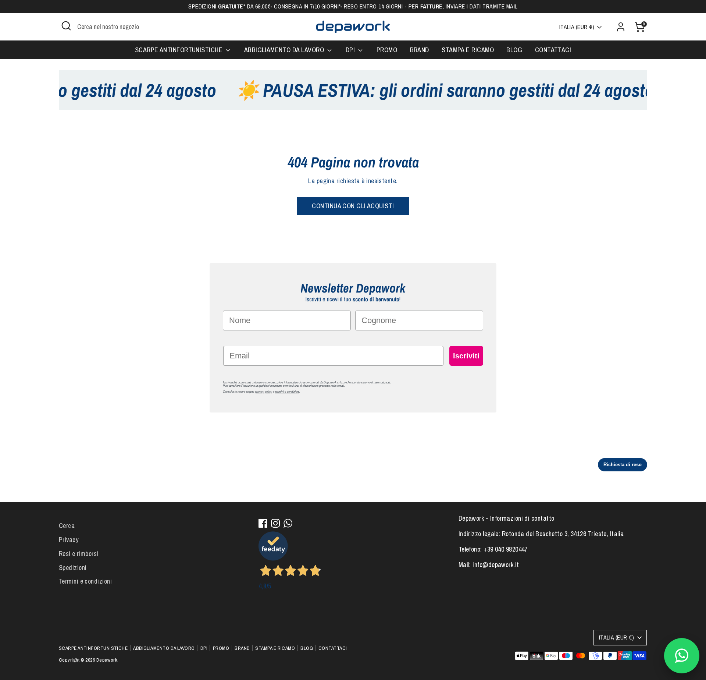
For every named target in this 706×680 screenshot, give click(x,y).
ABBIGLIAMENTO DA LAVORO (285, 49)
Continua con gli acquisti (353, 205)
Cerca (67, 525)
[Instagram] (275, 523)
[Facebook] (262, 523)
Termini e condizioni (85, 581)
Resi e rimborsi (79, 553)
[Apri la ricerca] (66, 25)
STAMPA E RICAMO (468, 49)
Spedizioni (73, 567)
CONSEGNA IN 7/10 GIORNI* (307, 6)
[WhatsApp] (288, 523)
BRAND (419, 49)
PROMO (387, 49)
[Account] (620, 27)
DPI (351, 49)
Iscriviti (466, 356)
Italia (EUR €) (576, 27)
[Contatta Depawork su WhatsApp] (681, 655)
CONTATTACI (553, 49)
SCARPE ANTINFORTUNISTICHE (179, 49)
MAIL (512, 6)
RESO (351, 6)
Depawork (107, 659)
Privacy (68, 539)
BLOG (514, 49)
